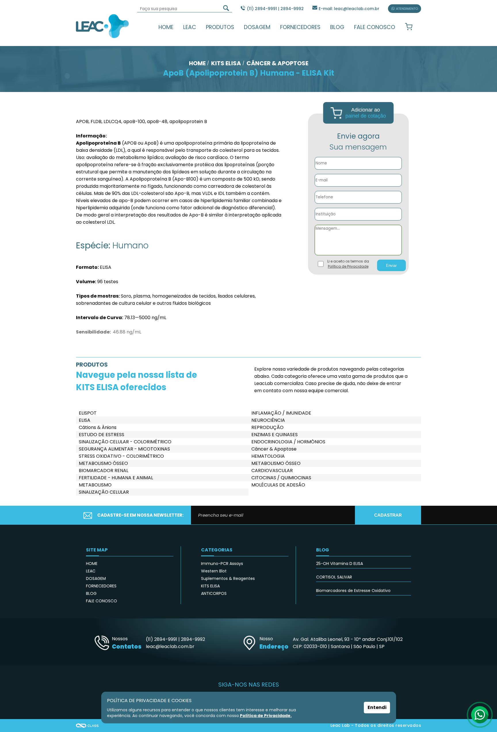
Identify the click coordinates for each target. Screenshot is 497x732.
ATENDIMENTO (407, 8)
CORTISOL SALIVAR (334, 577)
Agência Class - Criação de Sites (87, 725)
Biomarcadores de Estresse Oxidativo (353, 590)
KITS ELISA (210, 586)
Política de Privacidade (348, 266)
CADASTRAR (388, 515)
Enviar (391, 265)
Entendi (377, 707)
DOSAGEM (257, 27)
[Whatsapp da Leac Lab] (479, 714)
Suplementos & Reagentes (228, 578)
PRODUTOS (220, 27)
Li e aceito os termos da (348, 264)
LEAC (189, 27)
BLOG (337, 27)
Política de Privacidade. (266, 715)
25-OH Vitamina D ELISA (339, 563)
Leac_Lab (102, 26)
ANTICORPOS (214, 593)
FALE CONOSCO (374, 27)
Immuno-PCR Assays (222, 563)
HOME (165, 27)
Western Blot (214, 571)
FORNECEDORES (300, 27)
